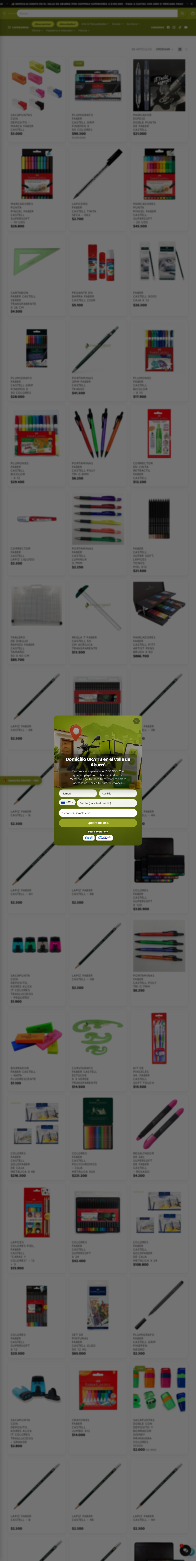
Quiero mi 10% (98, 822)
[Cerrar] (136, 721)
